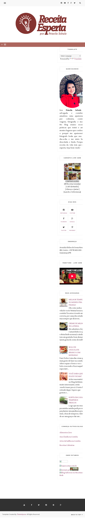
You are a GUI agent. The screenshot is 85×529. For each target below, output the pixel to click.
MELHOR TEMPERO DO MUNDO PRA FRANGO (77, 302)
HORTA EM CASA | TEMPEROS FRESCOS (76, 400)
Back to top (76, 514)
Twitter (63, 230)
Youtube (72, 213)
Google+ (72, 221)
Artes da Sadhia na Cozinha (70, 441)
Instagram (63, 213)
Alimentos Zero (66, 433)
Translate (78, 59)
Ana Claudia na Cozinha (69, 437)
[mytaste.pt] (65, 470)
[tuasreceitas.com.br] (68, 466)
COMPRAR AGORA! (72, 181)
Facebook (64, 221)
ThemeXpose (21, 514)
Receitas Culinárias (67, 445)
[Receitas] (74, 470)
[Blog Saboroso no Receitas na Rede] (72, 475)
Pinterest (72, 230)
